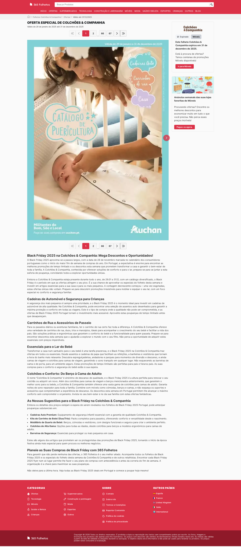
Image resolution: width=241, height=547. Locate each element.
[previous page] (79, 33)
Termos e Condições (116, 505)
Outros (189, 11)
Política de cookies (115, 516)
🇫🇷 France (158, 498)
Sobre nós (111, 499)
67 (110, 33)
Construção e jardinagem (108, 11)
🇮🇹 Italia (157, 507)
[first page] (72, 33)
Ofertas (53, 11)
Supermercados (68, 11)
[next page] (117, 33)
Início (43, 11)
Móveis (128, 11)
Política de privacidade (117, 521)
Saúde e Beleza (150, 11)
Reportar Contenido (115, 510)
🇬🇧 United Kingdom (162, 502)
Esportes (166, 11)
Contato (110, 494)
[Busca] (211, 4)
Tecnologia (85, 11)
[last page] (123, 33)
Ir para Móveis (184, 66)
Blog (198, 11)
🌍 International (160, 512)
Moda (137, 11)
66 (102, 33)
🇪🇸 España (158, 493)
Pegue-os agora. (184, 127)
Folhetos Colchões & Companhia (47, 17)
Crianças (178, 11)
